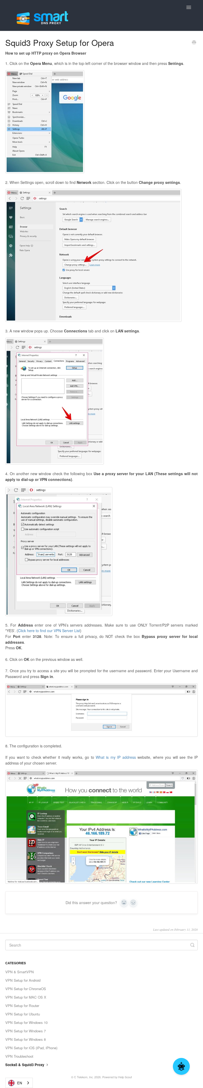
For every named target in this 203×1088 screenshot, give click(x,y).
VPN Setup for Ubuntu (22, 1014)
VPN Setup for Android (22, 980)
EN (19, 1082)
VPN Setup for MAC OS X (25, 997)
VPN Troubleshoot (19, 1056)
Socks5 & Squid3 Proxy (25, 1064)
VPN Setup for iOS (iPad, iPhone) (31, 1047)
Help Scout (125, 1077)
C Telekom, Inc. (84, 1077)
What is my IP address (116, 757)
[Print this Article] (194, 43)
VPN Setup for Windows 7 (25, 1030)
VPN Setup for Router (22, 1005)
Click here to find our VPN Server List (49, 630)
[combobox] (19, 1083)
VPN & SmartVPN (19, 971)
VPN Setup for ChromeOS (25, 988)
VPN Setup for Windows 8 (25, 1039)
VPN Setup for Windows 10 (26, 1022)
